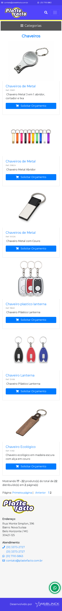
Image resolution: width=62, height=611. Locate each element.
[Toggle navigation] (55, 12)
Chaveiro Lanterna (20, 375)
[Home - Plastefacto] (16, 13)
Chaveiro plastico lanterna (26, 304)
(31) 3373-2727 (15, 547)
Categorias (33, 26)
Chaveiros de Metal (21, 86)
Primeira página (22, 492)
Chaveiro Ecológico (21, 447)
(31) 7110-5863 (45, 2)
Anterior (40, 492)
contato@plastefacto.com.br (16, 2)
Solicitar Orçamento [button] (33, 105)
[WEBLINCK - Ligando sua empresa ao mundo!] (47, 604)
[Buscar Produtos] (46, 12)
